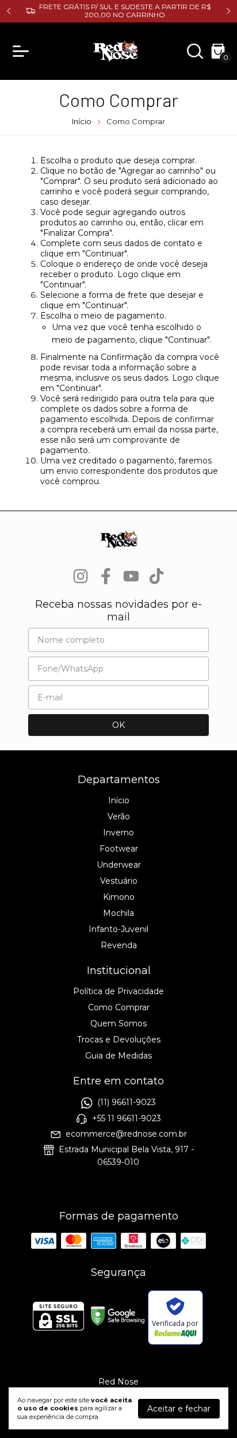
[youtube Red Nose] (131, 576)
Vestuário (118, 881)
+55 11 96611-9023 (126, 1118)
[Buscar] (195, 54)
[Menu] (23, 51)
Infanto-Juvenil (118, 929)
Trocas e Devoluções (118, 1039)
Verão (119, 816)
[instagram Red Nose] (80, 576)
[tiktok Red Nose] (156, 576)
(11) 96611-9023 (126, 1103)
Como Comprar (119, 1007)
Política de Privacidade (118, 991)
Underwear (119, 865)
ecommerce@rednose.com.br (126, 1134)
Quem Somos (118, 1023)
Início (81, 121)
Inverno (118, 832)
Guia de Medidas (118, 1055)
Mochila (118, 913)
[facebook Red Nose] (105, 576)
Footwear (119, 848)
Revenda (119, 945)
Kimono (119, 897)
